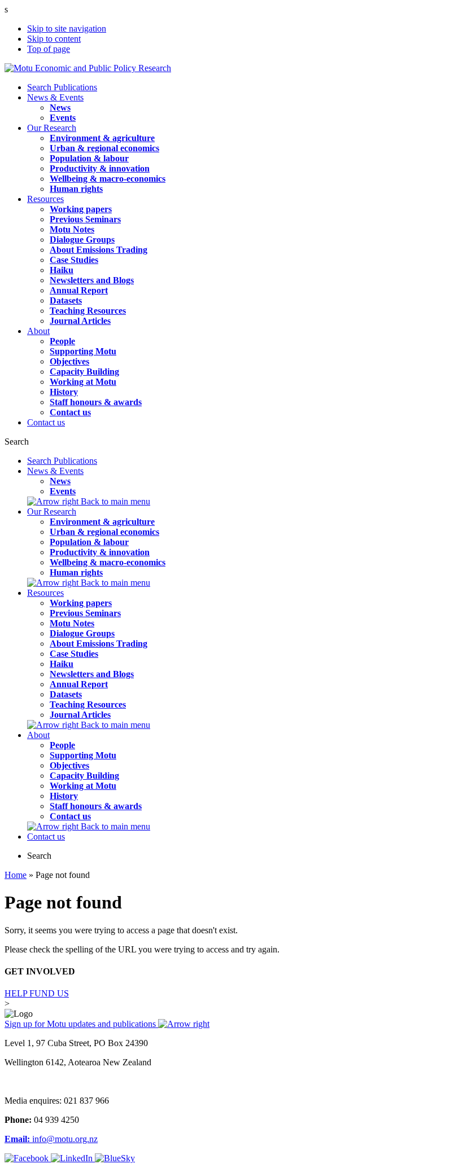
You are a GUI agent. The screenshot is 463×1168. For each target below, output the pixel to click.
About (38, 331)
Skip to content (54, 38)
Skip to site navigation (66, 28)
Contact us (46, 422)
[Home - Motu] (88, 68)
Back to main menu (114, 501)
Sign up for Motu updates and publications (81, 1024)
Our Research (51, 128)
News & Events (55, 97)
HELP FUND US (37, 993)
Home (16, 875)
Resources (45, 199)
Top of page (48, 49)
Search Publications (62, 87)
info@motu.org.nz (51, 1139)
